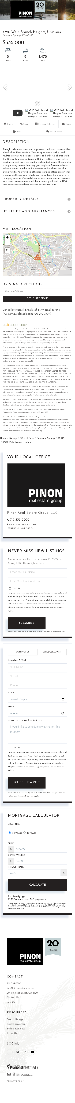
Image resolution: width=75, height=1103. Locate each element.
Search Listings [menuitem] (15, 1019)
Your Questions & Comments (25, 720)
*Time (11, 707)
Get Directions (37, 298)
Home (3, 438)
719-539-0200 (19, 519)
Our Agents (27, 528)
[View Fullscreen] (7, 250)
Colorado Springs (46, 438)
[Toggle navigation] (62, 9)
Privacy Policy (15, 1081)
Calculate (37, 885)
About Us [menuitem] (12, 1033)
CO (21, 438)
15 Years (31, 833)
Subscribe (27, 623)
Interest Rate (16, 867)
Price (11, 843)
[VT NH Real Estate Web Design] (37, 1066)
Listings (13, 438)
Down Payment (16, 855)
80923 (61, 438)
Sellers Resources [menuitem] (16, 1028)
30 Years (17, 833)
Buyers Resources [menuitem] (16, 1023)
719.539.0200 (14, 983)
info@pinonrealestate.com (20, 988)
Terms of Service (25, 796)
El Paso (30, 438)
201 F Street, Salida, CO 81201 (23, 992)
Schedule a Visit (52, 652)
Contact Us (13, 528)
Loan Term (14, 824)
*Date (11, 693)
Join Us (11, 1001)
